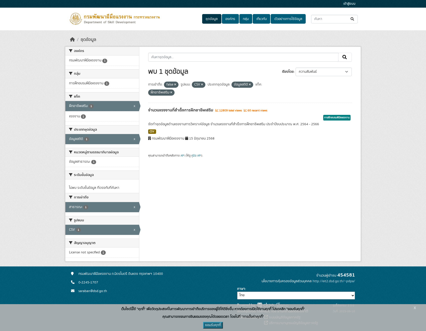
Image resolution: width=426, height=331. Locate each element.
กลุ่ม (246, 19)
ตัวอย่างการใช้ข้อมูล (288, 19)
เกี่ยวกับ (261, 19)
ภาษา (241, 288)
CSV (152, 132)
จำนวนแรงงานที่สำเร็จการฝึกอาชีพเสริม (181, 110)
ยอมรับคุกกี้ (213, 325)
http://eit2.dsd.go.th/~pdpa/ (334, 281)
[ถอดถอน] (175, 85)
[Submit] (352, 19)
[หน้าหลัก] (72, 39)
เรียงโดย (288, 71)
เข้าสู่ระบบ (349, 3)
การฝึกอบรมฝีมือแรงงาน (337, 117)
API (182, 155)
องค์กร (230, 19)
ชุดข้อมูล (212, 19)
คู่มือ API (196, 155)
